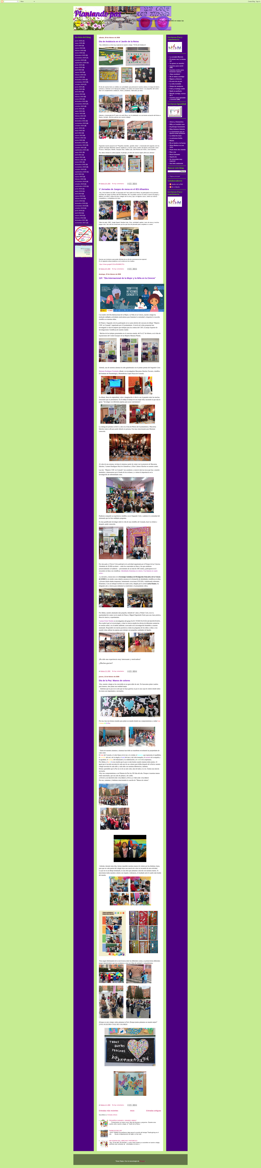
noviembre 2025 (80, 58)
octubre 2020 (79, 169)
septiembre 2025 (80, 62)
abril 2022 (78, 133)
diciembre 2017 (80, 220)
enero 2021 (79, 162)
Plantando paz (97, 13)
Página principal (175, 176)
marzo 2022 (79, 135)
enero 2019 (79, 201)
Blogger (142, 1161)
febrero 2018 (79, 218)
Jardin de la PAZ (177, 184)
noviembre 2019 (80, 181)
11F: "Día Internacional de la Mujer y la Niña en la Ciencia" (127, 278)
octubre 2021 (79, 147)
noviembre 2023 (80, 104)
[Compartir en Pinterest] (136, 184)
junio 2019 (78, 189)
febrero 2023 (79, 116)
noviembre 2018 (80, 206)
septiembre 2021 (80, 150)
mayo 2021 (78, 152)
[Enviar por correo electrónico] (128, 184)
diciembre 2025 (80, 55)
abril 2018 (78, 213)
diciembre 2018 (80, 203)
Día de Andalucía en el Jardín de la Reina (119, 41)
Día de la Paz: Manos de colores (114, 680)
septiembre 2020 (80, 172)
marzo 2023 (79, 113)
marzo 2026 (79, 48)
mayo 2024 (78, 89)
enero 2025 (79, 77)
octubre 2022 (79, 125)
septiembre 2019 (80, 186)
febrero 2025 (79, 75)
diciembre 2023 (80, 101)
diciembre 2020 (80, 164)
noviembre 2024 (80, 82)
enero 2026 (79, 53)
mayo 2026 (78, 43)
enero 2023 (79, 118)
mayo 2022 (78, 130)
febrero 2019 (79, 198)
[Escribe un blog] (130, 184)
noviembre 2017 (80, 222)
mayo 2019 (78, 191)
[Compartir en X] (132, 184)
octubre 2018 (79, 208)
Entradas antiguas (153, 1111)
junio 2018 (78, 210)
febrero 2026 (79, 50)
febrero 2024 (79, 96)
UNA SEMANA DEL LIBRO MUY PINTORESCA (123, 1140)
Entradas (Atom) (112, 1115)
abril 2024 (78, 91)
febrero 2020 (79, 179)
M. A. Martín (176, 187)
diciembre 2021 (80, 142)
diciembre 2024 (80, 79)
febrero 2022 (79, 138)
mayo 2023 (78, 111)
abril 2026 (78, 45)
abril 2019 (78, 193)
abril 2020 (78, 174)
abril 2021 (78, 155)
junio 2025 (78, 65)
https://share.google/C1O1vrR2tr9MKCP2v (111, 264)
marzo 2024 (79, 94)
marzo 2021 (79, 157)
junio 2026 (78, 41)
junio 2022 (78, 128)
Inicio (132, 1111)
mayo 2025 (78, 67)
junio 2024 (78, 87)
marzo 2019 (79, 196)
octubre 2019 (79, 184)
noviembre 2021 (80, 145)
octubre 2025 (79, 60)
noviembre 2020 (80, 167)
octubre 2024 (79, 84)
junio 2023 (78, 109)
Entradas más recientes (108, 1111)
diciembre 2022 (80, 121)
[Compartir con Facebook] (134, 184)
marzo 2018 (79, 215)
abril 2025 (78, 70)
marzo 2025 (79, 72)
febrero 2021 (79, 159)
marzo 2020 (79, 176)
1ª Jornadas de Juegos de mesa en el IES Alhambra (124, 189)
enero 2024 (79, 99)
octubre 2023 (79, 106)
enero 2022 (79, 140)
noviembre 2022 (80, 123)
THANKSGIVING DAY (115, 1130)
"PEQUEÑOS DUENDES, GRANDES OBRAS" (123, 1120)
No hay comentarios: (118, 183)
